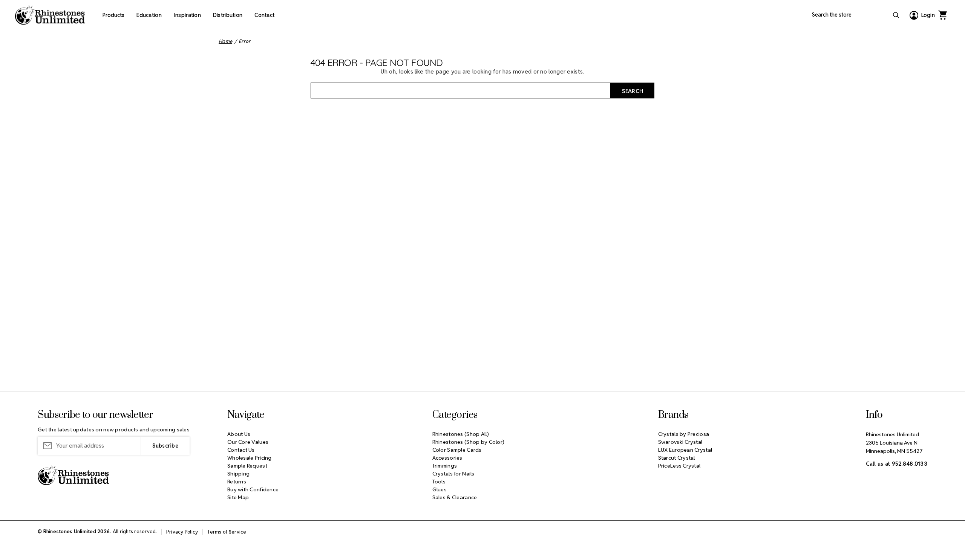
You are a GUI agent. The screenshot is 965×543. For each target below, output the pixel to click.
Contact (264, 15)
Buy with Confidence (253, 489)
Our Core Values (247, 442)
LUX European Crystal (685, 449)
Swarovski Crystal (680, 442)
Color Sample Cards (457, 449)
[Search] (896, 15)
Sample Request (247, 465)
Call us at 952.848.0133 (896, 463)
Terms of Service (226, 532)
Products (113, 15)
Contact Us (241, 449)
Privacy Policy (182, 532)
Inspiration (187, 15)
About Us (238, 434)
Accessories (447, 457)
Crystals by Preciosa (683, 434)
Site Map (238, 497)
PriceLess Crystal (679, 465)
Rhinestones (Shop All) (460, 434)
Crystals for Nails (453, 473)
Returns (236, 481)
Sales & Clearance (454, 497)
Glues (439, 489)
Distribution (227, 15)
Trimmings (444, 465)
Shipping (238, 473)
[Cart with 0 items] (942, 15)
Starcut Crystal (676, 457)
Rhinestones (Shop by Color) (468, 442)
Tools (439, 481)
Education (149, 15)
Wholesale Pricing (249, 457)
